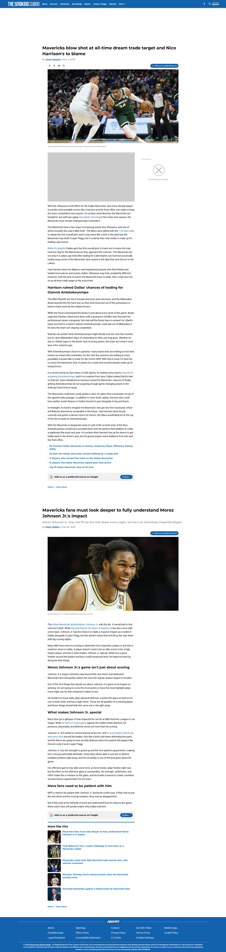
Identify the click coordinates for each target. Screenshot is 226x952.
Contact (115, 927)
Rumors (54, 4)
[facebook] (204, 4)
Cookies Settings (145, 937)
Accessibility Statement (88, 937)
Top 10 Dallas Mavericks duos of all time (71, 467)
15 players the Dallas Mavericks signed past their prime (80, 462)
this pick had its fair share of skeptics (90, 628)
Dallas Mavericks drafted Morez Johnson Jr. (75, 624)
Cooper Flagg (99, 4)
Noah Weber (53, 527)
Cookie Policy (171, 932)
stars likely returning (89, 217)
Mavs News (61, 487)
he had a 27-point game (74, 722)
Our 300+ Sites (143, 927)
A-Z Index (116, 937)
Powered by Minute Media (40, 945)
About (51, 927)
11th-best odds (126, 230)
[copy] (64, 65)
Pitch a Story (82, 932)
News (44, 4)
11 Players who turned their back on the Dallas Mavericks (81, 458)
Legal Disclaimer (56, 937)
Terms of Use (143, 932)
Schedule (64, 4)
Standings (77, 4)
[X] (210, 4)
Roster (87, 4)
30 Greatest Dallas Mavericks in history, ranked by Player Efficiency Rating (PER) (90, 447)
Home (50, 487)
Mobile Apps (170, 927)
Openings (81, 927)
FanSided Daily (55, 932)
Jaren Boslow (53, 59)
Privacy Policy (118, 932)
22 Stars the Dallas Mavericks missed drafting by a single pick (83, 453)
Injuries (112, 4)
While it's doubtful (57, 248)
